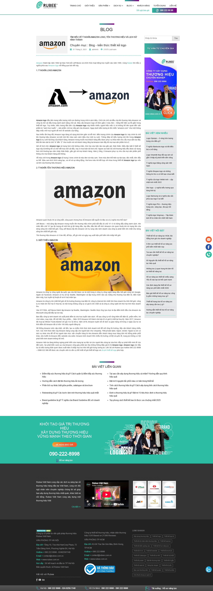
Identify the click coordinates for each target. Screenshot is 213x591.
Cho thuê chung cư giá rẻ (142, 575)
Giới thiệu (90, 6)
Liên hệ (173, 6)
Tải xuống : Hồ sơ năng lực (164, 588)
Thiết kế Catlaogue (140, 555)
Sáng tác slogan (152, 565)
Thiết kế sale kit (139, 565)
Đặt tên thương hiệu (153, 560)
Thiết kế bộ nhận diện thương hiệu (145, 541)
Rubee (129, 63)
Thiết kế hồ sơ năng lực (161, 546)
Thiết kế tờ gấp (169, 560)
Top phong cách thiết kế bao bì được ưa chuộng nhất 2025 (135, 400)
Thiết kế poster (139, 560)
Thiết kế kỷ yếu (167, 565)
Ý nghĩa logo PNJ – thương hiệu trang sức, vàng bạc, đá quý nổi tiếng (158, 207)
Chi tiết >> (76, 507)
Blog (129, 6)
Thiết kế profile (169, 570)
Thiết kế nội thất (168, 555)
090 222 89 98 (166, 10)
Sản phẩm (103, 6)
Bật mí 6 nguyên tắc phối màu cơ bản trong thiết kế (131, 381)
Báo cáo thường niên (141, 570)
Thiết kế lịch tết (155, 555)
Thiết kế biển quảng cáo (142, 546)
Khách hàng (143, 6)
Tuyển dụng (159, 6)
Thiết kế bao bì (169, 536)
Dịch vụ (118, 6)
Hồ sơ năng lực (66, 460)
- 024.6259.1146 (68, 588)
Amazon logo (53, 66)
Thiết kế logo (156, 536)
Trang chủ (75, 6)
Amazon (39, 63)
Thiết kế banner (165, 541)
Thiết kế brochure (166, 551)
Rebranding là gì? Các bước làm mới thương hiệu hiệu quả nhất (70, 393)
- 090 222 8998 (121, 588)
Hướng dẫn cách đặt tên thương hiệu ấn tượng (62, 381)
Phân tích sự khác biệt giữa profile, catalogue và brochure (67, 385)
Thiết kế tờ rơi (138, 551)
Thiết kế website (151, 551)
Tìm (176, 38)
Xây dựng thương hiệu (141, 536)
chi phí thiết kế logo (108, 350)
